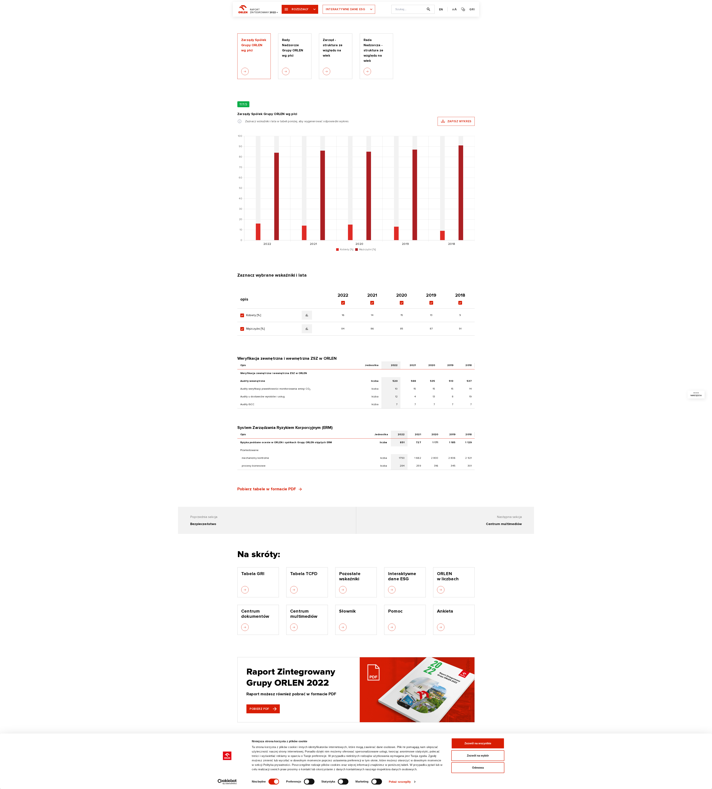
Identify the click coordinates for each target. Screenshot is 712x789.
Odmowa (478, 767)
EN (441, 9)
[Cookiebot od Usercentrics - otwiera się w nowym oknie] (227, 782)
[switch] (309, 782)
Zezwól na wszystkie (477, 743)
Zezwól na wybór (478, 755)
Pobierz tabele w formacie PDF (266, 489)
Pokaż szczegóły (400, 781)
